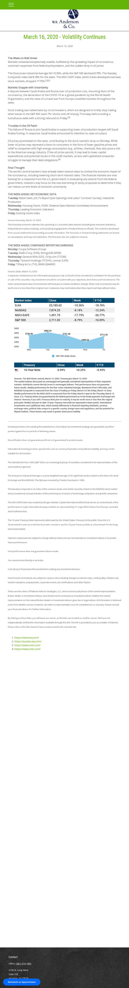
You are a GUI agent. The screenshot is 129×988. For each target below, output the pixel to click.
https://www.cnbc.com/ (27, 645)
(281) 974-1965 (23, 963)
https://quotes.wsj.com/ (28, 641)
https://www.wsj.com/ (26, 637)
